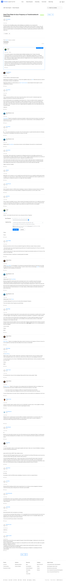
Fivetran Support (8, 7)
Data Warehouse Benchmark (52, 568)
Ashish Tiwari (6, 386)
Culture (38, 566)
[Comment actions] (6, 67)
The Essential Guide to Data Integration (53, 564)
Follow (49, 14)
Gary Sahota (8, 19)
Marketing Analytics (18, 564)
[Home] (8, 2)
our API (38, 266)
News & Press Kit (40, 564)
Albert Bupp (5, 341)
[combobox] (55, 7)
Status (27, 571)
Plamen (12, 299)
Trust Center (28, 573)
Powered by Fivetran (6, 568)
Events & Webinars (29, 568)
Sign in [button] (63, 1)
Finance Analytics (18, 566)
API (32, 79)
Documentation (28, 566)
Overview (5, 564)
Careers (38, 568)
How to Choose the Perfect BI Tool (53, 571)
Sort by (43, 43)
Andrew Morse (6, 353)
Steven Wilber (8, 265)
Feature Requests (16, 7)
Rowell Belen (13, 279)
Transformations (6, 566)
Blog (27, 564)
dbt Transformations (23, 82)
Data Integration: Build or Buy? (52, 566)
